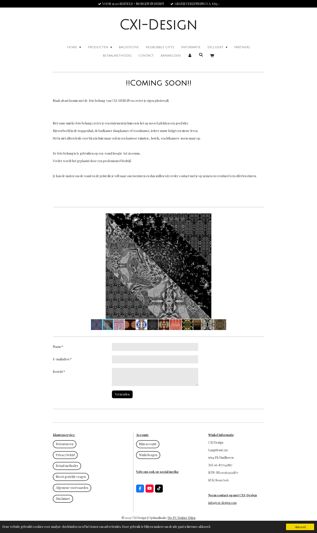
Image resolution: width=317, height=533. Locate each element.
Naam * (58, 347)
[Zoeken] (201, 55)
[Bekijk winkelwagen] (212, 56)
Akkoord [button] (300, 527)
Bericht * (59, 372)
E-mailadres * (62, 359)
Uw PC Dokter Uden (181, 518)
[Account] (189, 56)
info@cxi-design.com (222, 503)
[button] (260, 217)
